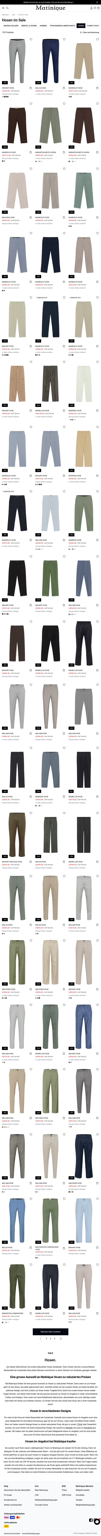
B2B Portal (66, 1495)
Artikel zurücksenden (13, 1505)
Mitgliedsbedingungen (85, 1505)
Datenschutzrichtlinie (12, 1534)
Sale (13, 15)
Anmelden (80, 1495)
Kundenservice (10, 1500)
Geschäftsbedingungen (31, 1534)
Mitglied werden (83, 1490)
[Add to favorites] (31, 39)
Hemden (69, 1428)
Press (64, 1490)
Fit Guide (8, 1495)
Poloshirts (88, 1428)
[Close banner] (97, 2)
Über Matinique (41, 1490)
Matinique (5, 15)
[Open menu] (2, 8)
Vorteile (79, 1500)
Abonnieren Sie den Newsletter (17, 1490)
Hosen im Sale (23, 15)
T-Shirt (79, 1424)
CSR (37, 1495)
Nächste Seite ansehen (50, 1332)
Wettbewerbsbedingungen (46, 1500)
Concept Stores (41, 1505)
